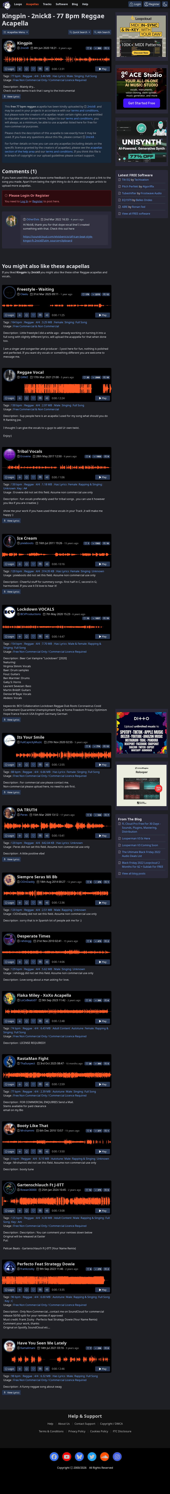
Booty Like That (32, 1125)
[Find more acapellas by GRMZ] (19, 398)
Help (85, 4)
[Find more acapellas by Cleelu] (19, 315)
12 (107, 294)
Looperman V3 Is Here (136, 838)
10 (107, 543)
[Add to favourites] (33, 68)
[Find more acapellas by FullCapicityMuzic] (19, 764)
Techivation (141, 179)
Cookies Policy (99, 1431)
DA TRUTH (27, 809)
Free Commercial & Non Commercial (36, 326)
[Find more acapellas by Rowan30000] (19, 1210)
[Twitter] (92, 1456)
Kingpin (24, 43)
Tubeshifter (129, 193)
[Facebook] (54, 1456)
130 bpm (16, 405)
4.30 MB (47, 1218)
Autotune (77, 1028)
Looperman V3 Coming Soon (140, 845)
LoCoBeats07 (28, 1000)
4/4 (36, 76)
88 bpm (16, 772)
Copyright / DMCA (111, 1424)
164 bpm (16, 322)
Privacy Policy (76, 1431)
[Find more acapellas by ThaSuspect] (19, 1084)
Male (70, 76)
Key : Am (16, 1222)
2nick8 (24, 48)
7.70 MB (47, 644)
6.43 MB (45, 1028)
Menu (16, 32)
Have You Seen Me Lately (42, 1343)
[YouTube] (66, 1456)
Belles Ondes (144, 200)
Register (37, 201)
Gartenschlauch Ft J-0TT (40, 1184)
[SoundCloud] (104, 1456)
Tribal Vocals (29, 451)
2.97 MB (47, 405)
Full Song (91, 76)
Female (58, 322)
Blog (75, 4)
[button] (165, 4)
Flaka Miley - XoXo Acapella (44, 995)
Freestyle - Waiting (35, 289)
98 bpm (16, 1376)
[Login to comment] (40, 68)
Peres (24, 815)
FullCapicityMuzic (31, 742)
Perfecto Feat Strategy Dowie (46, 1264)
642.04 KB (48, 843)
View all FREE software (136, 213)
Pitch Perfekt (130, 186)
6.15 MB (44, 1158)
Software (62, 4)
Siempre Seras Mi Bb (37, 876)
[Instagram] (117, 1456)
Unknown (9, 488)
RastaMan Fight (32, 1058)
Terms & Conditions (51, 1431)
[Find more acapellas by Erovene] (19, 477)
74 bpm (16, 1028)
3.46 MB (45, 76)
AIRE (125, 207)
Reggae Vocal (30, 372)
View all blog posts (133, 873)
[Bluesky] (79, 1456)
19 (107, 618)
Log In (24, 201)
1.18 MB (47, 484)
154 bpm (16, 644)
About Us (64, 1424)
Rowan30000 (28, 1190)
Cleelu (24, 294)
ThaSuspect (27, 1063)
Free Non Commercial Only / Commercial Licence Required (49, 80)
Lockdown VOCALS (35, 609)
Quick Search (80, 32)
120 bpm (16, 571)
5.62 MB (47, 969)
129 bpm (16, 969)
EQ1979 (127, 200)
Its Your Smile (30, 737)
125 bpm (16, 1218)
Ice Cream (27, 538)
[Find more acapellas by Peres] (19, 835)
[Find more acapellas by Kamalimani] (19, 1368)
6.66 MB (45, 772)
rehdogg (25, 941)
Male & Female (77, 644)
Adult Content (61, 1028)
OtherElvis (32, 219)
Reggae (27, 76)
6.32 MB (45, 1376)
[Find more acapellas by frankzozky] (19, 1289)
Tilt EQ (126, 179)
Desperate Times (33, 936)
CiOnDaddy (27, 882)
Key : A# (22, 488)
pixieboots (27, 543)
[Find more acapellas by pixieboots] (19, 564)
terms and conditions (84, 110)
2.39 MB (45, 1091)
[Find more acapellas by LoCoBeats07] (19, 1021)
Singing (79, 76)
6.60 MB (45, 1297)
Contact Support (85, 1424)
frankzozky (27, 1269)
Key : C (9, 1301)
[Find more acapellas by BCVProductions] (19, 636)
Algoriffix (148, 186)
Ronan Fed (138, 207)
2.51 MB (47, 910)
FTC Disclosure (122, 1431)
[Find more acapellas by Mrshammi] (19, 1151)
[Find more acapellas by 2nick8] (19, 68)
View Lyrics (13, 96)
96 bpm (16, 1297)
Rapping (67, 910)
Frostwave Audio (151, 193)
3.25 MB (47, 322)
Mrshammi (27, 1130)
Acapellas (32, 4)
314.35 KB (48, 571)
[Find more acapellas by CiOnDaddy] (19, 902)
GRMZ (24, 377)
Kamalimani (27, 1348)
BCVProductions (30, 614)
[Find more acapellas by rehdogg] (19, 961)
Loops (18, 4)
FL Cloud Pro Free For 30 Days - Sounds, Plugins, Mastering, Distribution (141, 827)
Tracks (47, 4)
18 (107, 377)
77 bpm (16, 76)
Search (103, 32)
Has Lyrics (59, 76)
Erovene (25, 456)
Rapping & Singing (90, 484)
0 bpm (15, 1158)
